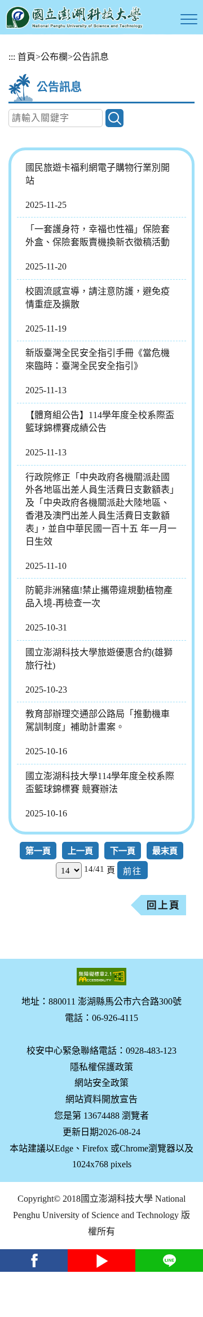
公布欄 (54, 57)
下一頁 (122, 850)
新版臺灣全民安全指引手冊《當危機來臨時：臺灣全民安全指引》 (97, 359)
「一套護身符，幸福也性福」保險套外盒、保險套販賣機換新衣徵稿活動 (97, 235)
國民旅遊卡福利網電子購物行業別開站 (97, 174)
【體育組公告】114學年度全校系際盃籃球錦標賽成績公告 (99, 421)
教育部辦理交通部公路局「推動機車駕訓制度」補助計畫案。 (97, 720)
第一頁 (38, 850)
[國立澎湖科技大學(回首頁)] (74, 17)
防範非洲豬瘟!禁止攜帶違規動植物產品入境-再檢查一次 (99, 596)
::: (11, 57)
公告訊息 (91, 57)
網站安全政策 (101, 1083)
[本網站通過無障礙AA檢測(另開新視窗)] (101, 976)
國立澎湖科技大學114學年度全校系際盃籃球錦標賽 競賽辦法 (99, 782)
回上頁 (163, 905)
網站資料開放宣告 (101, 1099)
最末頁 (165, 850)
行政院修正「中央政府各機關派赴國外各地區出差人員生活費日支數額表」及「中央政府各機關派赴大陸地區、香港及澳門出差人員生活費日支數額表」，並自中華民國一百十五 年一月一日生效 (100, 509)
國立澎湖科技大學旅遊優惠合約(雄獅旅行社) (99, 658)
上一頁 (80, 850)
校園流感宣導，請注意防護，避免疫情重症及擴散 (97, 297)
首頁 (26, 57)
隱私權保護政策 (101, 1067)
